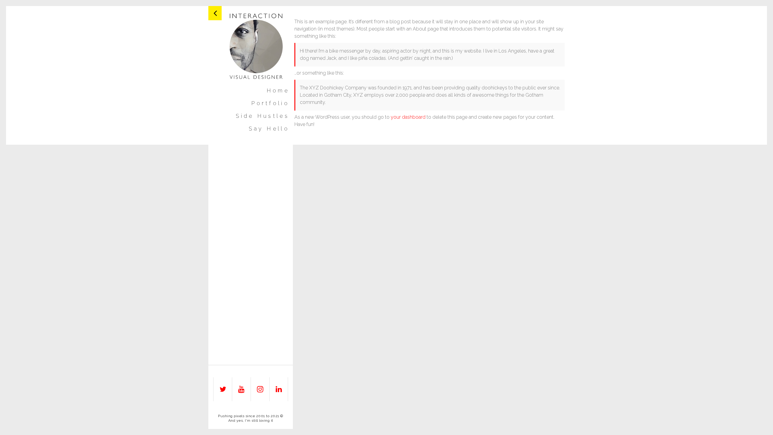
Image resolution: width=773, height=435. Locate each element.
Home (278, 91)
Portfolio (270, 103)
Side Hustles (262, 116)
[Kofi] (256, 46)
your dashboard (408, 117)
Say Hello (269, 129)
